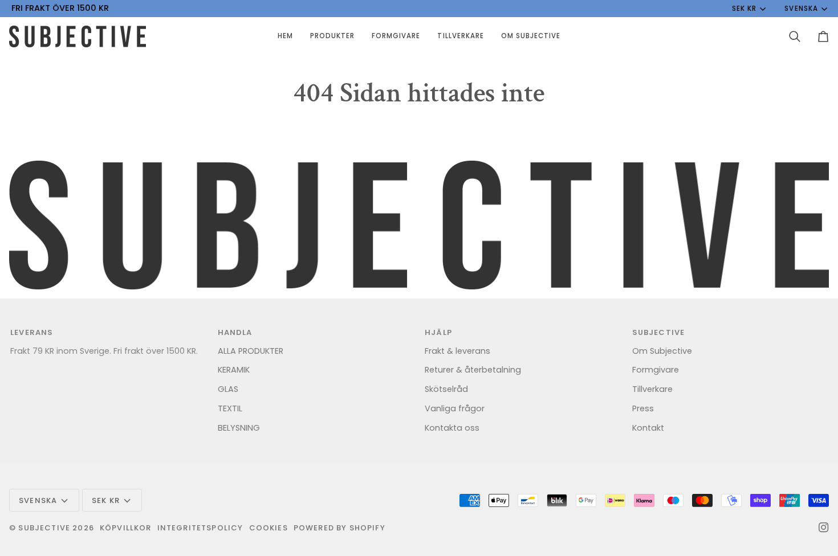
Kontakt (648, 428)
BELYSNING (239, 428)
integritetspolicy (200, 527)
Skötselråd (446, 389)
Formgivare (655, 369)
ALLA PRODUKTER (250, 351)
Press (643, 408)
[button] (332, 36)
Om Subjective (662, 351)
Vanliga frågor (455, 408)
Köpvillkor (126, 527)
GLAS (228, 389)
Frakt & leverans (457, 351)
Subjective (44, 527)
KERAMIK (234, 369)
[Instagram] (824, 527)
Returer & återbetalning (473, 369)
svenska (800, 8)
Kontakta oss (452, 428)
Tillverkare (652, 389)
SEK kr (744, 8)
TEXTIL (230, 408)
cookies (268, 527)
